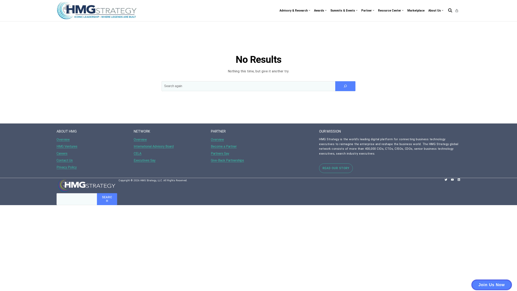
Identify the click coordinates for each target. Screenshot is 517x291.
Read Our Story (336, 168)
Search (107, 199)
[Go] (450, 10)
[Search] (345, 86)
